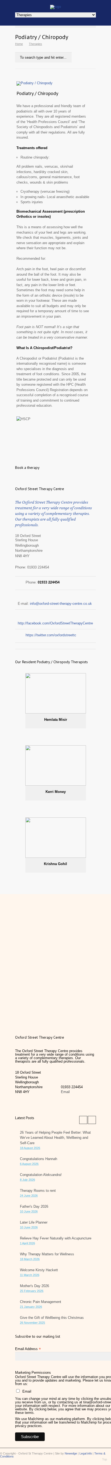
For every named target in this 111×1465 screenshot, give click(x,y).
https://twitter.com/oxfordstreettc (51, 635)
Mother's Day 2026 (34, 1286)
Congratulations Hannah (38, 1159)
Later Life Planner (33, 1222)
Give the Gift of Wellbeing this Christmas (52, 1318)
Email (65, 1092)
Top (104, 1459)
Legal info (85, 1453)
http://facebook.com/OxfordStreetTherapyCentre (55, 623)
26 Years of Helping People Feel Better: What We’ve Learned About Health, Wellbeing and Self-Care (55, 1137)
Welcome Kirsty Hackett (39, 1270)
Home (19, 43)
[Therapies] (55, 7)
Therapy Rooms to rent (38, 1191)
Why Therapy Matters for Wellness (47, 1254)
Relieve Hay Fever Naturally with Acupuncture (55, 1238)
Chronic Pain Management (40, 1302)
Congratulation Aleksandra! (41, 1175)
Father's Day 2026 (34, 1206)
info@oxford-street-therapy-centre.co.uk (61, 604)
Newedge (71, 1453)
